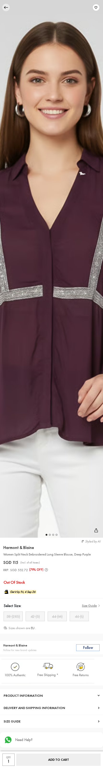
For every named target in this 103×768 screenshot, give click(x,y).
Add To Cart (58, 759)
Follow (88, 647)
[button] (46, 535)
